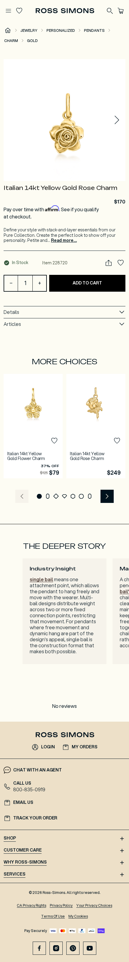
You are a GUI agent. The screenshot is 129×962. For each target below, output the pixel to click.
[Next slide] (117, 120)
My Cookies (78, 916)
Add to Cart (87, 283)
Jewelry (29, 30)
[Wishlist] (19, 10)
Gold (32, 40)
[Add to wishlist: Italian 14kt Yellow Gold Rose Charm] (120, 263)
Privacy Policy (61, 905)
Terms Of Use (53, 916)
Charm (11, 40)
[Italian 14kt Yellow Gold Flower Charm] (33, 426)
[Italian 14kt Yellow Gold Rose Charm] (95, 426)
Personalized (60, 30)
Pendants (94, 30)
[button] (64, 120)
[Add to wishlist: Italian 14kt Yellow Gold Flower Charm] (54, 441)
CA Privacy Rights (31, 905)
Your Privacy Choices (94, 905)
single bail (41, 579)
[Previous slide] (21, 496)
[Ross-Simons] (64, 11)
